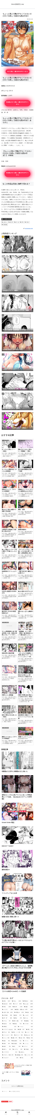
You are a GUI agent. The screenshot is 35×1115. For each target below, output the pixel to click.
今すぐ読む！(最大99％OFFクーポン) (17, 71)
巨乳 (22, 222)
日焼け (27, 222)
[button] (31, 563)
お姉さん (5, 222)
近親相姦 (5, 224)
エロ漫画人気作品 (7, 219)
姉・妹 (17, 222)
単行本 (11, 222)
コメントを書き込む (17, 1086)
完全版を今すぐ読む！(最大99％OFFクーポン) (17, 103)
